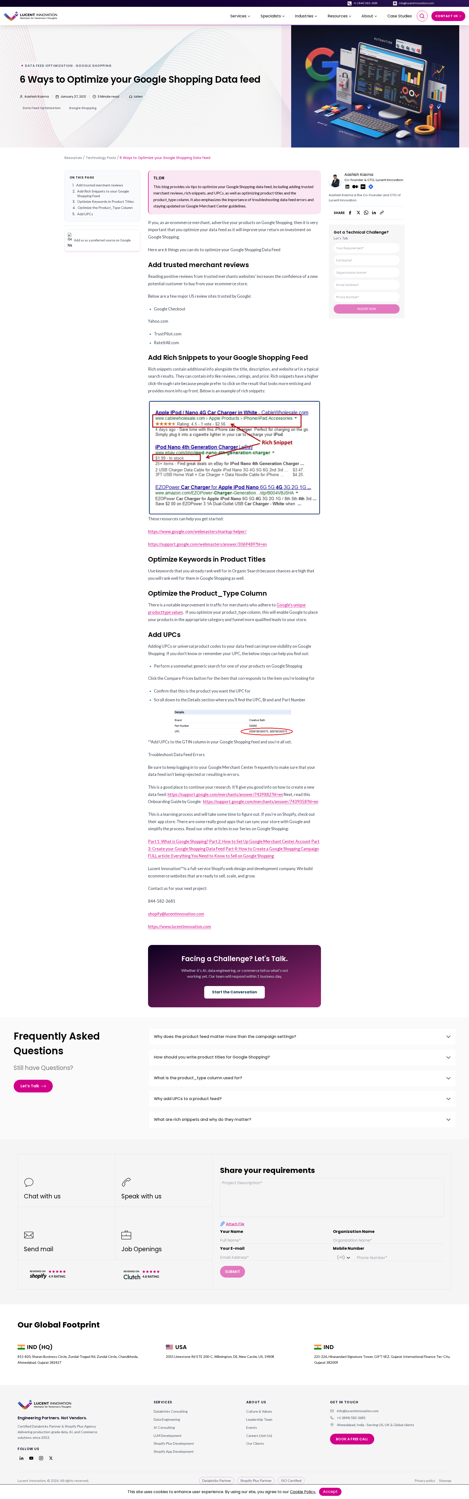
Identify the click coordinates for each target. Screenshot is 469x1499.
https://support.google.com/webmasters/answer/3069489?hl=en (207, 544)
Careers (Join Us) (259, 1435)
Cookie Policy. (303, 1492)
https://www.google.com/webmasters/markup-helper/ (197, 531)
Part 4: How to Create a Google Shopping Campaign (272, 848)
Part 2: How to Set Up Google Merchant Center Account (259, 841)
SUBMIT (232, 1271)
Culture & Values (259, 1411)
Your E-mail (232, 1248)
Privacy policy (425, 1480)
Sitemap (445, 1480)
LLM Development (167, 1435)
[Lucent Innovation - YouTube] (31, 1458)
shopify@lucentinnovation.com (176, 913)
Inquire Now (366, 309)
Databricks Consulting (171, 1411)
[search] (422, 16)
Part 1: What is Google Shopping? (178, 841)
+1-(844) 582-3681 (365, 3)
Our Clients (255, 1443)
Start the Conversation (234, 992)
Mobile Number (348, 1248)
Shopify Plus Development (174, 1443)
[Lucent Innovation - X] (51, 1458)
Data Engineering (167, 1419)
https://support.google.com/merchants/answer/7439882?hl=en (225, 794)
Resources (73, 157)
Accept (330, 1491)
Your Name (231, 1231)
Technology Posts (101, 157)
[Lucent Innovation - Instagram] (41, 1458)
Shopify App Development (174, 1451)
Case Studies (399, 16)
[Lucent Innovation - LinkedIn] (21, 1458)
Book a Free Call (352, 1439)
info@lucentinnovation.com (416, 3)
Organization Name (353, 1231)
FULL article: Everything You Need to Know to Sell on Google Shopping (211, 855)
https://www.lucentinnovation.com (179, 926)
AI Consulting (164, 1427)
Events (251, 1427)
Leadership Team (259, 1419)
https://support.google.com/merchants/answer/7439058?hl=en (260, 801)
